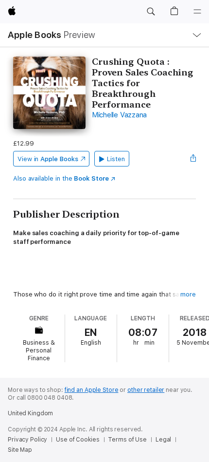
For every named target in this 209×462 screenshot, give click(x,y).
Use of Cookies (77, 439)
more (188, 294)
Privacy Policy (27, 439)
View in (47, 159)
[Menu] (197, 11)
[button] (150, 11)
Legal (163, 439)
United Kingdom (30, 413)
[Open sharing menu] (193, 159)
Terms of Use (127, 439)
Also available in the (61, 178)
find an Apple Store (92, 390)
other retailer (145, 390)
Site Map (20, 449)
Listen (116, 159)
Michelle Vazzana (119, 115)
